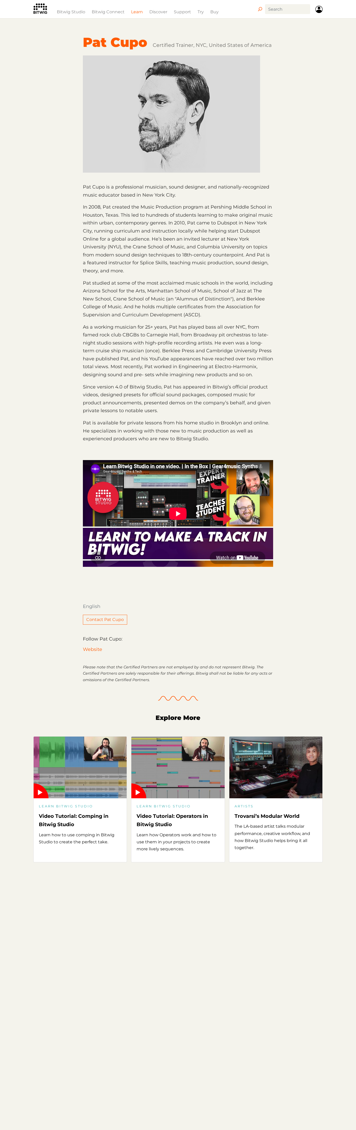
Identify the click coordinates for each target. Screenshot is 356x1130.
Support (182, 11)
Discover (158, 11)
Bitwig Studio (71, 11)
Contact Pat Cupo (105, 619)
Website (92, 649)
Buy (214, 11)
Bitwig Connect (108, 11)
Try (201, 11)
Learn (137, 11)
